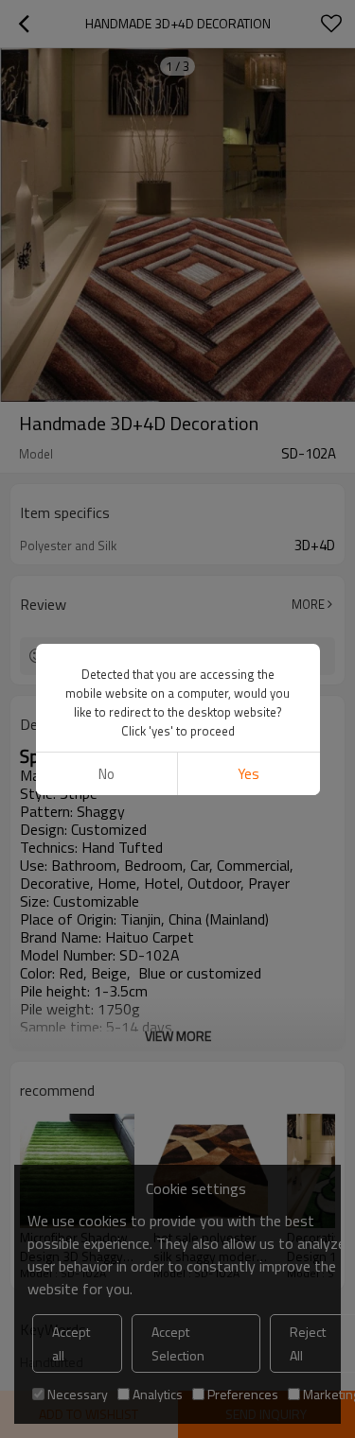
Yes (248, 774)
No (106, 774)
